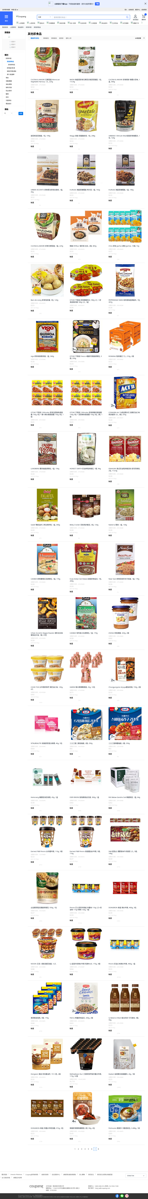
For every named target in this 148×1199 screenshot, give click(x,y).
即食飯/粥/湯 (11, 68)
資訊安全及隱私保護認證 (104, 1174)
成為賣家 (144, 9)
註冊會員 (131, 9)
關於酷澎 (4, 1174)
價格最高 (54, 38)
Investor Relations (16, 1174)
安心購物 (82, 1174)
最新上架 (68, 38)
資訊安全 (91, 1174)
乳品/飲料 (9, 91)
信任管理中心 (56, 1174)
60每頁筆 (138, 38)
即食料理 (28, 27)
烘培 (7, 97)
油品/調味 (9, 84)
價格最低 (46, 38)
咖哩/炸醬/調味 (11, 71)
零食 (7, 78)
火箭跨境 (13, 27)
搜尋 (20, 113)
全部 (39, 17)
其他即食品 (37, 27)
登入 (126, 9)
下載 (97, 4)
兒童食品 (8, 100)
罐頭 (7, 94)
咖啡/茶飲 (9, 87)
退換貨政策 (45, 1174)
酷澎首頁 (5, 27)
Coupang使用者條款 (31, 1174)
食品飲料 (21, 27)
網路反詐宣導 (17, 1177)
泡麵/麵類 (9, 81)
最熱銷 (61, 38)
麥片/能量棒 (10, 74)
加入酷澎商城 (6, 1177)
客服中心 (137, 9)
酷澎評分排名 (35, 38)
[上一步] (70, 1149)
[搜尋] (127, 17)
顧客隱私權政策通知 (69, 1174)
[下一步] (103, 1149)
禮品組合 (8, 104)
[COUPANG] (36, 1187)
